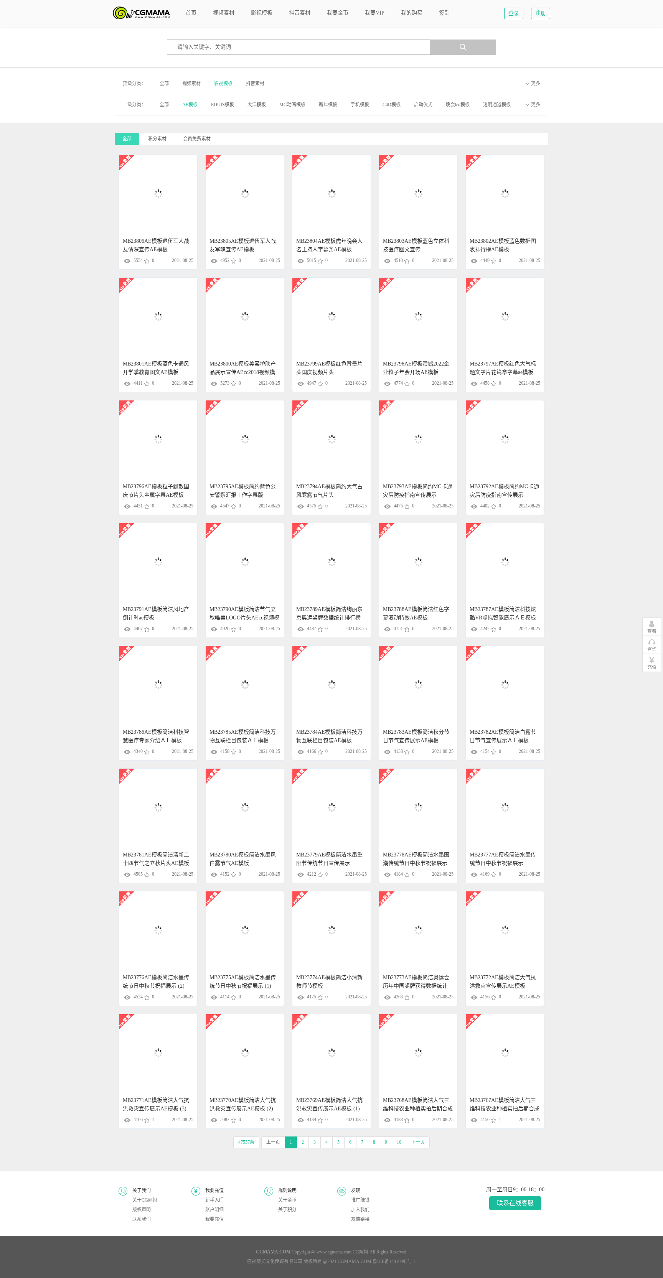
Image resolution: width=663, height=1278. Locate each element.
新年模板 (328, 104)
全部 (164, 83)
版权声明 (141, 1209)
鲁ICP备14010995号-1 (394, 1261)
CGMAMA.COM (354, 1261)
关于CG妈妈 (144, 1200)
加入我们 (360, 1209)
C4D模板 (392, 104)
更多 (535, 83)
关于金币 (287, 1200)
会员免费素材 (197, 139)
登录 (513, 13)
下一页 (418, 1142)
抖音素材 (255, 83)
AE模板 (190, 104)
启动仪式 (423, 104)
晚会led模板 (458, 104)
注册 (540, 13)
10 (399, 1142)
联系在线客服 (515, 1203)
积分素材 (157, 139)
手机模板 (360, 104)
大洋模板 (256, 104)
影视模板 (223, 83)
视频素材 (191, 83)
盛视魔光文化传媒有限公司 (274, 1261)
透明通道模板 (497, 104)
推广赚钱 (360, 1200)
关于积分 (287, 1209)
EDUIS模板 (222, 104)
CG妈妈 (360, 1252)
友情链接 (360, 1219)
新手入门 (214, 1200)
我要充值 (214, 1219)
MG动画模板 (292, 104)
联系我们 (141, 1219)
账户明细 (214, 1209)
